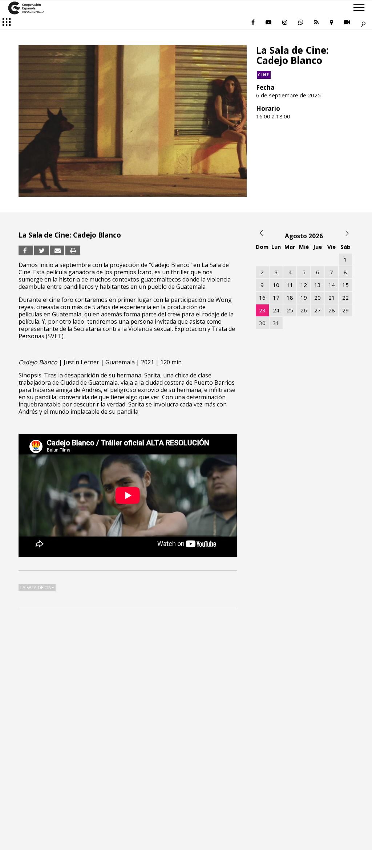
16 (262, 297)
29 (345, 310)
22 (345, 297)
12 (303, 284)
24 (276, 310)
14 (331, 284)
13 (317, 284)
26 (303, 310)
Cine (264, 74)
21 (331, 297)
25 (290, 310)
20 (317, 297)
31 (276, 323)
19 (303, 297)
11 (290, 284)
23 (262, 310)
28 (331, 310)
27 (317, 310)
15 (345, 284)
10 (276, 284)
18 (290, 297)
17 (276, 297)
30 (262, 323)
